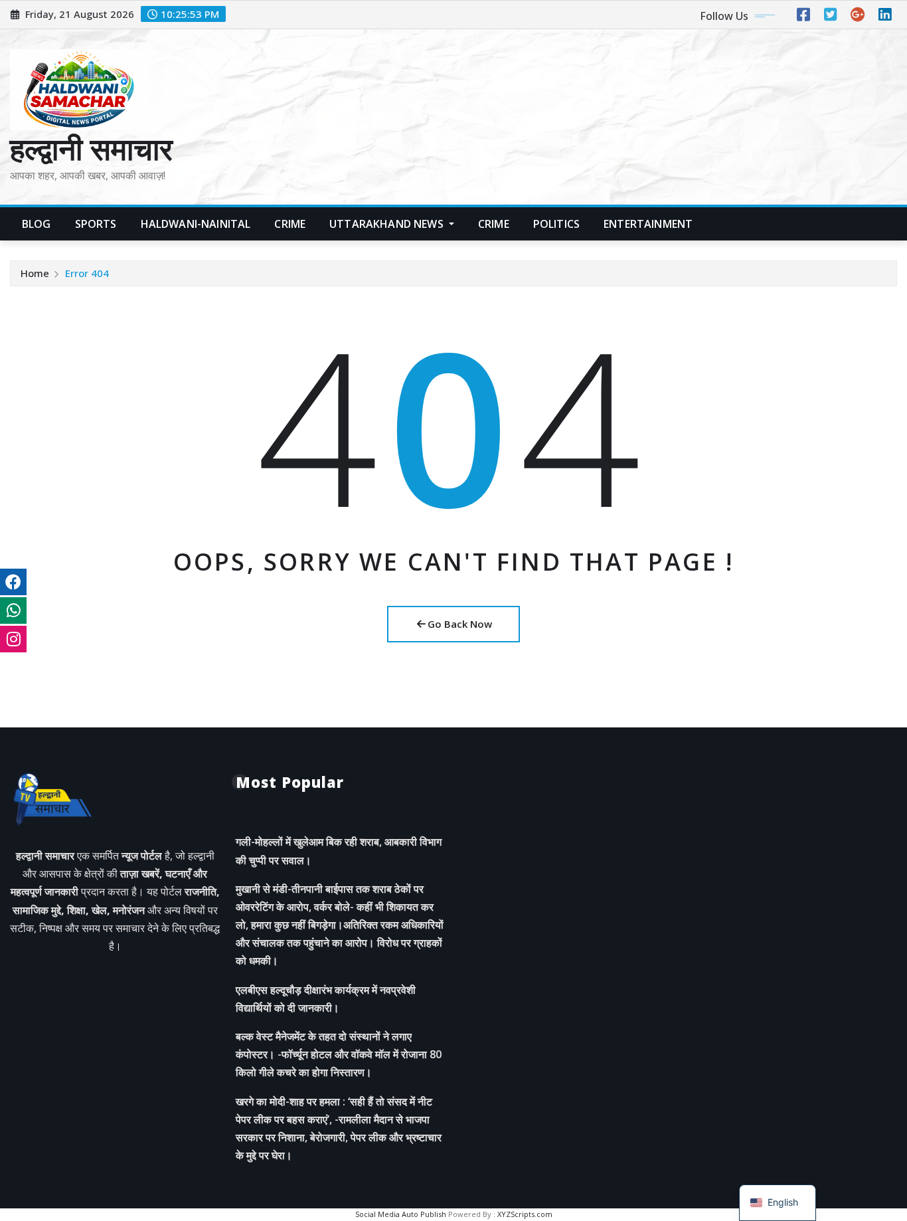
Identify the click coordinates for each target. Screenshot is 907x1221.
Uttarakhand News (387, 224)
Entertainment (648, 224)
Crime (289, 224)
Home (35, 273)
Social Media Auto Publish (400, 1214)
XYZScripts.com (524, 1214)
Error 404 (87, 273)
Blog (36, 224)
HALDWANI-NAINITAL (196, 224)
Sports (96, 224)
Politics (556, 224)
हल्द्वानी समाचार (91, 148)
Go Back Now (460, 623)
